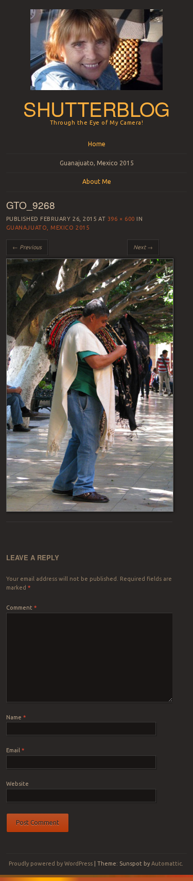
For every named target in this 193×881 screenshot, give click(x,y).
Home (97, 144)
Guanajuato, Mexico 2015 (97, 163)
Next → (143, 247)
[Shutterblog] (96, 93)
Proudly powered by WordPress (51, 863)
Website (17, 784)
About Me (96, 181)
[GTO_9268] (89, 509)
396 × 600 (121, 219)
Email (15, 750)
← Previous (27, 247)
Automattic (166, 863)
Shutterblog (96, 108)
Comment (21, 607)
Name (16, 717)
